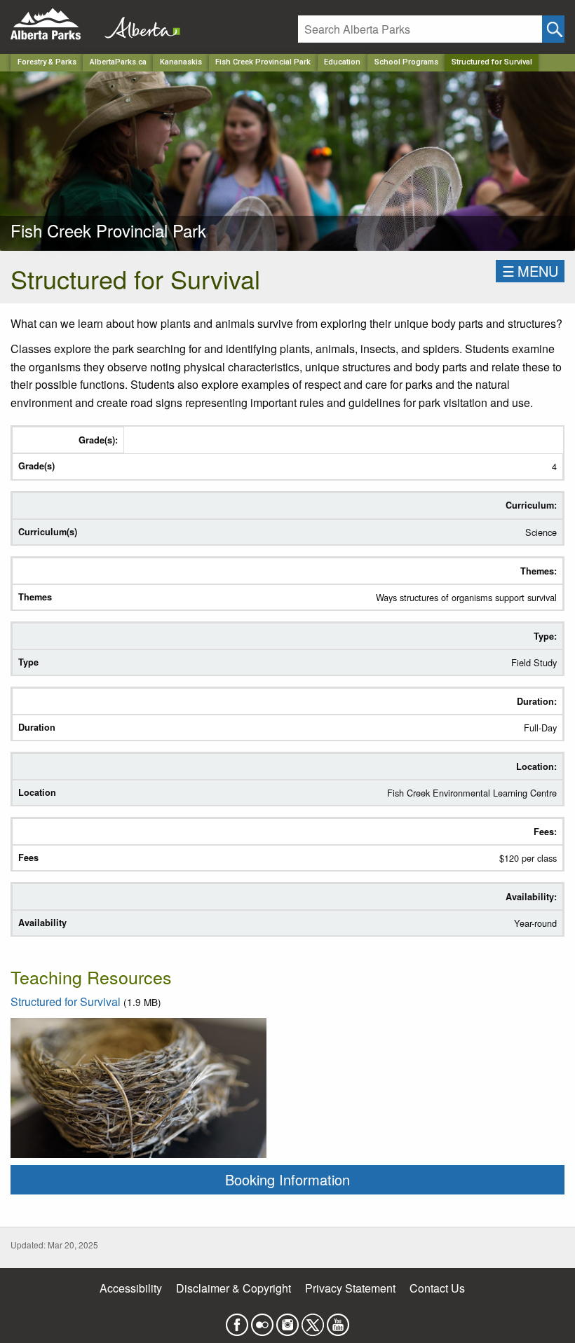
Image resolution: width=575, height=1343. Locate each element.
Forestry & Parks (47, 62)
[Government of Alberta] (138, 24)
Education (342, 62)
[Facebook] (237, 1320)
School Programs (406, 62)
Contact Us (437, 1288)
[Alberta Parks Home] (54, 24)
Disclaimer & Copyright (233, 1288)
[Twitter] (313, 1320)
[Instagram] (287, 1320)
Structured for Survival (492, 62)
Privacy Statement (350, 1288)
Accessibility (131, 1288)
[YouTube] (338, 1320)
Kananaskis (181, 62)
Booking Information (287, 1179)
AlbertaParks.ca (118, 62)
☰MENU (530, 271)
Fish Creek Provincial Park (263, 62)
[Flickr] (262, 1320)
